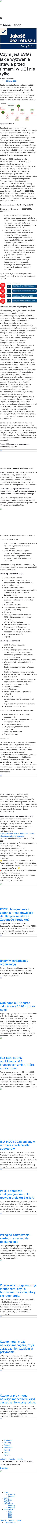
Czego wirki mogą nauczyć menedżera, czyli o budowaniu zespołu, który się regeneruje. (18, 1290)
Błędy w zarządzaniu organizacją (14, 962)
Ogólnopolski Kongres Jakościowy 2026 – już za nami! (17, 1006)
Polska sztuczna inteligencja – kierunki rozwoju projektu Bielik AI (17, 1194)
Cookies (4, 1468)
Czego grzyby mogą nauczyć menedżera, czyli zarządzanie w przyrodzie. (18, 1399)
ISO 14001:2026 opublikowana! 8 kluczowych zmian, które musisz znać (17, 1063)
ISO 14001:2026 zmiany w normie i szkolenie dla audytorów (17, 1145)
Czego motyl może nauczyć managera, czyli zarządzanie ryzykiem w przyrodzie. (17, 1347)
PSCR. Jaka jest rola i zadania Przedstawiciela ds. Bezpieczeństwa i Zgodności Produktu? (16, 914)
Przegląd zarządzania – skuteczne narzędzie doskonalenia (16, 1238)
